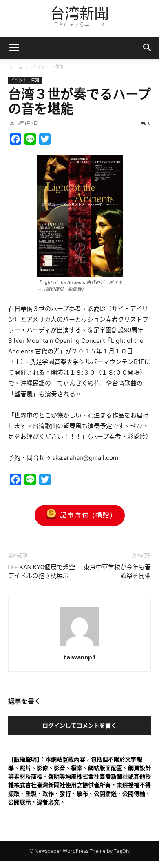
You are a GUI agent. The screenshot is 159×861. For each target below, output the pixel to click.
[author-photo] (79, 645)
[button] (147, 48)
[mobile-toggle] (14, 48)
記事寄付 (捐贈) (86, 515)
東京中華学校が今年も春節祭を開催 (117, 571)
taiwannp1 (79, 657)
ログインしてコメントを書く (79, 725)
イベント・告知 (48, 67)
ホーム (15, 67)
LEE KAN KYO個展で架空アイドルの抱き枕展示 (41, 571)
